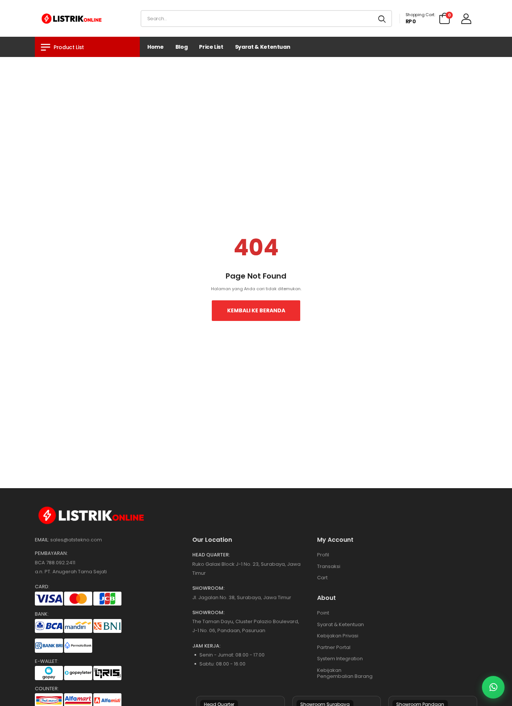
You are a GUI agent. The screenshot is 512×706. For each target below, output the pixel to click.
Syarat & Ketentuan (262, 47)
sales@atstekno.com (76, 539)
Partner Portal (333, 647)
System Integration (340, 658)
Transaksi (328, 566)
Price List (211, 47)
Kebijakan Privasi (337, 635)
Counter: (47, 689)
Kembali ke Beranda (256, 310)
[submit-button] (382, 18)
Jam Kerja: (206, 646)
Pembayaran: (51, 553)
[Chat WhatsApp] (493, 687)
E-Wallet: (46, 661)
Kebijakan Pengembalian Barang (345, 673)
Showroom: (208, 588)
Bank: (42, 614)
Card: (42, 587)
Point (323, 612)
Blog (181, 47)
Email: (42, 540)
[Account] (466, 18)
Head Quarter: (211, 555)
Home (155, 47)
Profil (323, 554)
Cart (322, 577)
